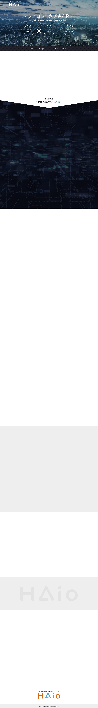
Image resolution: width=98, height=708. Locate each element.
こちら (32, 557)
